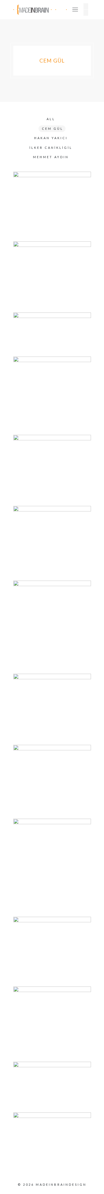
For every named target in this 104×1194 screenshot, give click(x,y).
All (51, 119)
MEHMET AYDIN (51, 157)
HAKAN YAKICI (51, 138)
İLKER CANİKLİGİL (50, 147)
